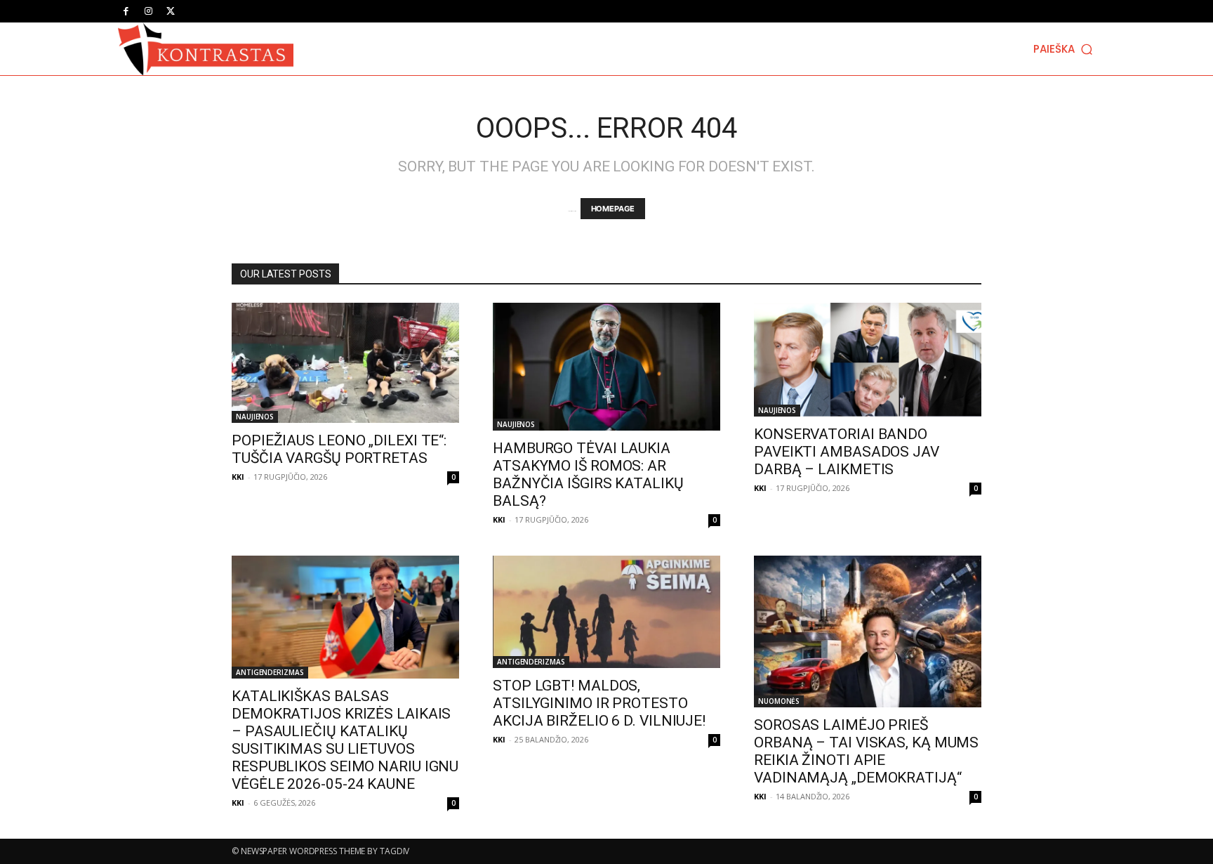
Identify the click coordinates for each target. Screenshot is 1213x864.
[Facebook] (125, 11)
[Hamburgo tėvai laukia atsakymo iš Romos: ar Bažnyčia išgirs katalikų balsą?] (606, 367)
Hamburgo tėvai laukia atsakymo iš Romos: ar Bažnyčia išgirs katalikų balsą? (588, 474)
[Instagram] (148, 11)
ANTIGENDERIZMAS (270, 672)
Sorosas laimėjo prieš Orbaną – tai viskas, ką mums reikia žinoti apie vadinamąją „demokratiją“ (866, 751)
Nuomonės (779, 701)
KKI (238, 476)
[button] (1064, 49)
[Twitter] (170, 11)
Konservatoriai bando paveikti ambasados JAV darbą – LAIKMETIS (846, 452)
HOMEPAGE (613, 209)
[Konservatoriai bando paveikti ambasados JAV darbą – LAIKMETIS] (867, 360)
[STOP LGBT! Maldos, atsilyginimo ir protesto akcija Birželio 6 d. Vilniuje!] (606, 612)
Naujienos (255, 416)
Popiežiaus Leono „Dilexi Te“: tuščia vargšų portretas (339, 449)
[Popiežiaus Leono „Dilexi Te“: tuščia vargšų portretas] (345, 363)
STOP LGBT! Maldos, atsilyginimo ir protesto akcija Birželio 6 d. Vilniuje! (599, 703)
